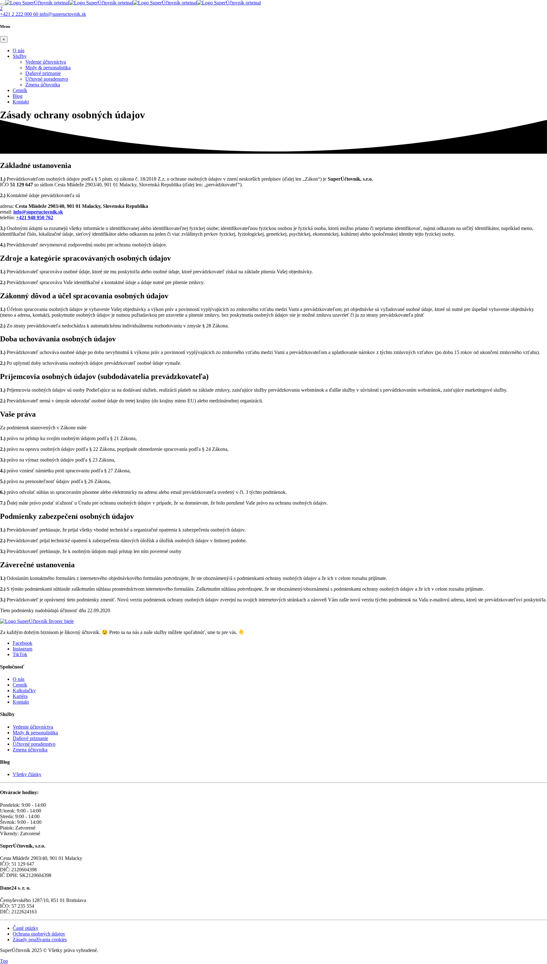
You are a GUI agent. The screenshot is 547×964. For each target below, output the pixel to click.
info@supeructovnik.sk (38, 212)
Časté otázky (25, 928)
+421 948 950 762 (34, 217)
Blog (17, 96)
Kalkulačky (24, 690)
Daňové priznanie (43, 73)
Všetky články (27, 774)
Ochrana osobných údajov (39, 933)
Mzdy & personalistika (48, 67)
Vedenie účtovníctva (45, 62)
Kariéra (20, 696)
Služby (20, 56)
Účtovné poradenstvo (46, 79)
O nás (18, 50)
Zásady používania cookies (40, 939)
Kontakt (21, 101)
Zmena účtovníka (42, 84)
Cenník (20, 90)
